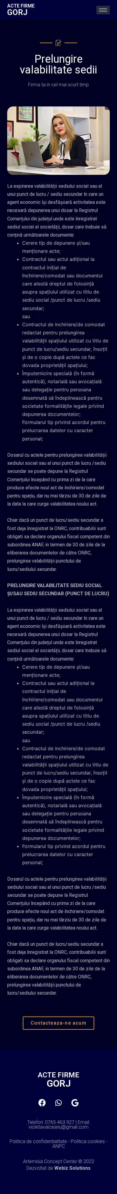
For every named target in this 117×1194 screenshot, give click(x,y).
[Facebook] (42, 1102)
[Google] (75, 1102)
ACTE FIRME (20, 6)
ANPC (58, 1146)
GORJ (17, 12)
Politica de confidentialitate (38, 1141)
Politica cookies (88, 1141)
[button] (58, 1023)
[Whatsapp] (58, 1102)
